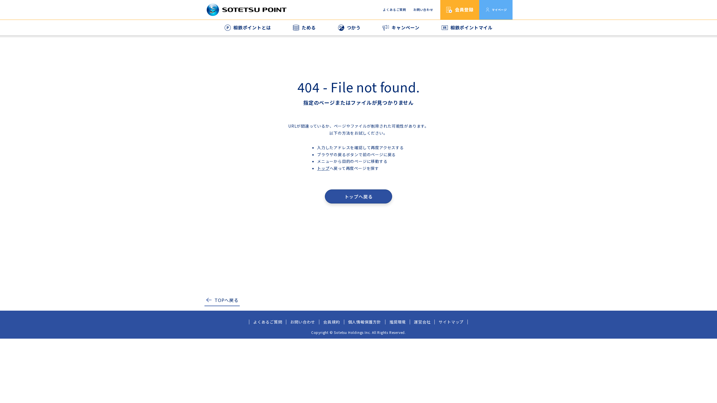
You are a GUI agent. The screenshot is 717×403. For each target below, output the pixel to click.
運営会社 (422, 322)
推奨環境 (397, 322)
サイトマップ (451, 322)
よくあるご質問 (394, 9)
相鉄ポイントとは (252, 27)
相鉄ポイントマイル (471, 27)
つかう (354, 27)
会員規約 (331, 322)
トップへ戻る (358, 196)
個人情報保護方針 (364, 322)
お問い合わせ (423, 9)
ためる (309, 27)
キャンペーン (406, 27)
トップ (323, 168)
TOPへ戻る (227, 300)
